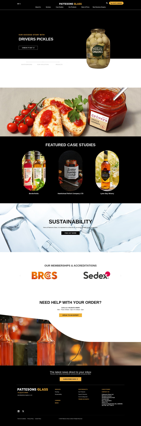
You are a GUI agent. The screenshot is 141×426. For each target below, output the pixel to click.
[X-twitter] (20, 3)
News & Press (85, 7)
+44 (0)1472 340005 (22, 392)
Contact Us (105, 391)
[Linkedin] (18, 3)
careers (57, 400)
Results (59, 64)
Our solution (43, 64)
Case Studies (59, 7)
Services (48, 7)
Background (26, 64)
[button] (107, 3)
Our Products (72, 7)
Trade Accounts (83, 399)
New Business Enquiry (99, 7)
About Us (38, 7)
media (57, 403)
